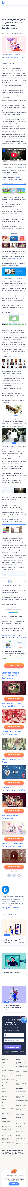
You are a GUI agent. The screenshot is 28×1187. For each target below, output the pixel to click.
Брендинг (18, 1075)
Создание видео (16, 11)
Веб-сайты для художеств (6, 1139)
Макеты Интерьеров (7, 1126)
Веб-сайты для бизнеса (8, 1135)
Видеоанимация (20, 1117)
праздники (15, 57)
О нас (3, 1062)
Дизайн (18, 1080)
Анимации (18, 1093)
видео (8, 57)
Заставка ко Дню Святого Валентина (13, 704)
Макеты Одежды (6, 1121)
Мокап (4, 1099)
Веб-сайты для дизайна (8, 1142)
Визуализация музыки (7, 1108)
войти (23, 167)
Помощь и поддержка (7, 1070)
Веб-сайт (4, 1096)
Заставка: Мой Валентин (10, 816)
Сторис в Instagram (21, 1131)
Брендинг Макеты (6, 1124)
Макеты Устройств (6, 1129)
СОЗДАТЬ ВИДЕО (14, 665)
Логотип (4, 1091)
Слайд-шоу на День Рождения (7, 1114)
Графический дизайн (7, 1094)
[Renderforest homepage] (3, 2)
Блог (8, 11)
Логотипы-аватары (21, 1140)
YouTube (18, 1069)
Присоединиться (12, 1047)
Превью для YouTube (21, 1123)
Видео (3, 1088)
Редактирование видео (22, 1066)
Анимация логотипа (21, 1105)
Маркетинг (19, 1078)
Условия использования (8, 1079)
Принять (14, 1183)
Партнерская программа (8, 1073)
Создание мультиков (21, 1102)
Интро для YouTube (21, 1091)
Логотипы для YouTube (22, 1143)
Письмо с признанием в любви (14, 788)
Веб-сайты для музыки (8, 1145)
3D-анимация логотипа (8, 1111)
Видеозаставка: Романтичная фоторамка (10, 675)
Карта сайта (5, 1082)
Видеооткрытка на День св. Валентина (13, 844)
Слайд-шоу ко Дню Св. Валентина (12, 732)
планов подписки (20, 637)
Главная (3, 11)
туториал (22, 57)
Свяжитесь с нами (6, 1065)
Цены (3, 1067)
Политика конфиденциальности (7, 1076)
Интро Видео (5, 1105)
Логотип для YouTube (21, 1112)
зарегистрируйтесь (8, 175)
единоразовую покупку (9, 635)
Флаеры (18, 1129)
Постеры (18, 1126)
